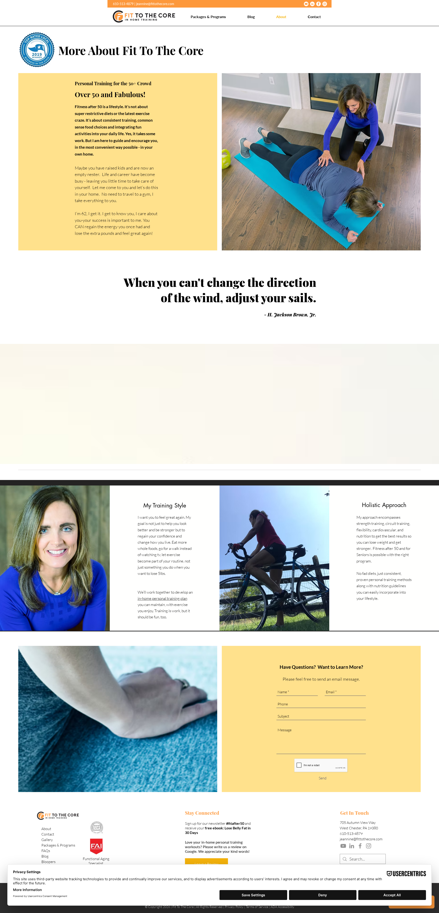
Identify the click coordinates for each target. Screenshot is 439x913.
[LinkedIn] (312, 4)
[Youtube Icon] (343, 845)
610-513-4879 (351, 833)
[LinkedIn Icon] (351, 845)
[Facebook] (318, 4)
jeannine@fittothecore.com (155, 4)
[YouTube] (306, 4)
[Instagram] (324, 4)
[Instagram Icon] (368, 845)
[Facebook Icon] (360, 845)
